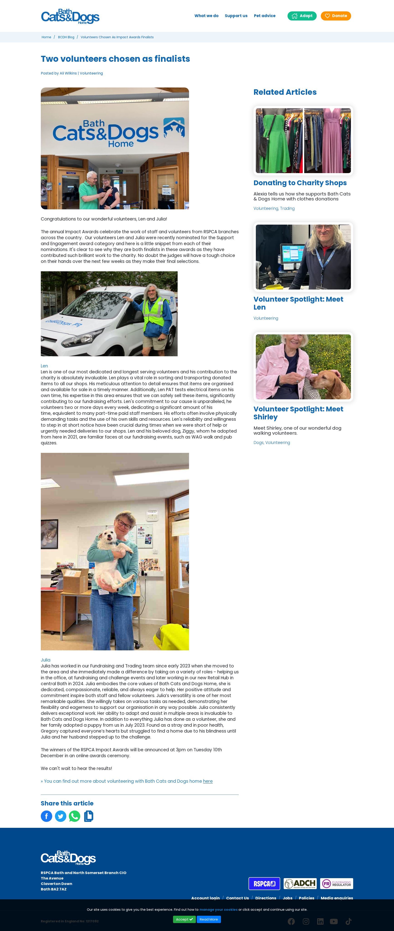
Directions (265, 898)
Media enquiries (337, 898)
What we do (206, 15)
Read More (209, 919)
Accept (182, 919)
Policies (306, 898)
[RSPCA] (264, 883)
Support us (236, 15)
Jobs (288, 898)
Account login (205, 898)
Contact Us (237, 898)
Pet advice (264, 15)
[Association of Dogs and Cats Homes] (298, 883)
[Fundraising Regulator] (335, 883)
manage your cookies (219, 909)
